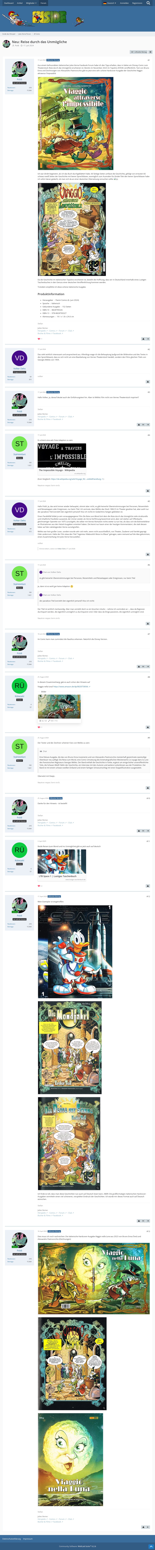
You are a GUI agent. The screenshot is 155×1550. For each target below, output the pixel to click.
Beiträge (10, 90)
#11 (148, 841)
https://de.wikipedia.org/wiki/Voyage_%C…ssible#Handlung (76, 479)
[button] (110, 3)
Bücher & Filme (44, 333)
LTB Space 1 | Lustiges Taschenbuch (57, 876)
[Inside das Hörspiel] (77, 19)
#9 (149, 737)
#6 (149, 565)
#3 (149, 392)
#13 (148, 1231)
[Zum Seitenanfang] (151, 1546)
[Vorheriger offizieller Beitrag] (143, 424)
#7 (149, 634)
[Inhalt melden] (143, 339)
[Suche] (148, 3)
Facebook (57, 333)
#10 (148, 798)
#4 (149, 435)
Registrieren (137, 3)
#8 (149, 677)
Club (70, 330)
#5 (149, 501)
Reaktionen (11, 88)
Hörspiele (42, 330)
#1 (149, 60)
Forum (62, 330)
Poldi (17, 45)
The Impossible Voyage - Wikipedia (57, 470)
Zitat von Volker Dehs (52, 572)
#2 (149, 349)
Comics (52, 330)
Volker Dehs (62, 549)
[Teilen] (150, 52)
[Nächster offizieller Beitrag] (148, 339)
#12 (148, 896)
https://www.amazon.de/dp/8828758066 (71, 686)
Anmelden (124, 3)
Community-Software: (77, 1546)
